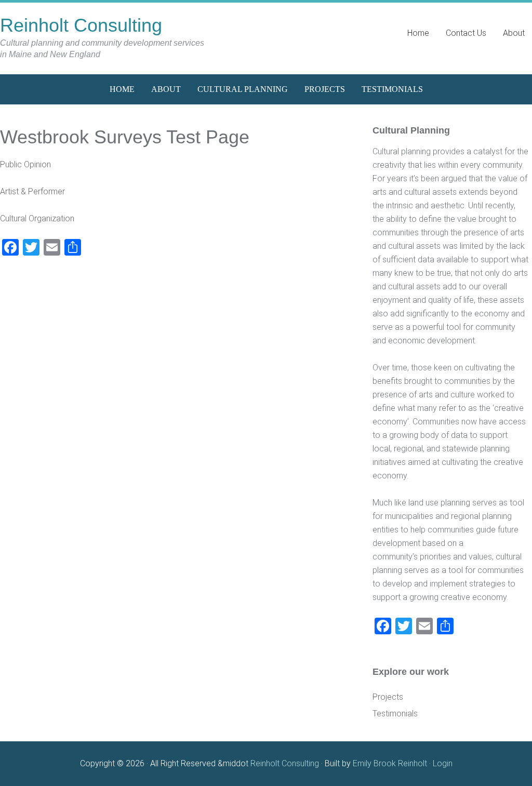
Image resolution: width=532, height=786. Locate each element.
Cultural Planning (411, 130)
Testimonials (395, 713)
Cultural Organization (37, 218)
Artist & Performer (32, 191)
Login (443, 763)
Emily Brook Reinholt (391, 763)
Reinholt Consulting (81, 25)
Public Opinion (25, 164)
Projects (388, 697)
